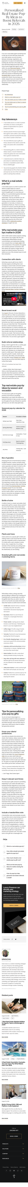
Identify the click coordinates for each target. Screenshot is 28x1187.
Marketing (5, 31)
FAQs (6, 109)
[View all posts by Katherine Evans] (5, 953)
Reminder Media (15, 68)
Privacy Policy (6, 1167)
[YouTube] (14, 1170)
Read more (5, 1037)
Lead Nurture (21, 29)
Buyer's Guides (6, 1018)
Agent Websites (15, 1015)
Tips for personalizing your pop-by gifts (15, 106)
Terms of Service (14, 1167)
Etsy (19, 588)
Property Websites (20, 1058)
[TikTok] (18, 1170)
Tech (12, 1018)
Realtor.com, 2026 (19, 357)
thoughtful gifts (6, 75)
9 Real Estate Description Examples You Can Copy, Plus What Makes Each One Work (13, 1063)
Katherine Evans (6, 959)
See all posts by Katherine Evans (8, 988)
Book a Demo (14, 905)
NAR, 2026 (18, 243)
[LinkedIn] (21, 1170)
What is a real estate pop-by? (12, 97)
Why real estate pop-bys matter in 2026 (15, 99)
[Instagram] (10, 1170)
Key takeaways (9, 94)
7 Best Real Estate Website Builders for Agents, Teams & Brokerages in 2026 (13, 1023)
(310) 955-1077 (14, 1130)
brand (6, 313)
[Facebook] (6, 1170)
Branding (14, 29)
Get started (18, 3)
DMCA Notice (22, 1167)
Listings (12, 1058)
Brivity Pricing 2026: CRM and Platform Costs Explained (12, 1105)
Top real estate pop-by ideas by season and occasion (15, 103)
